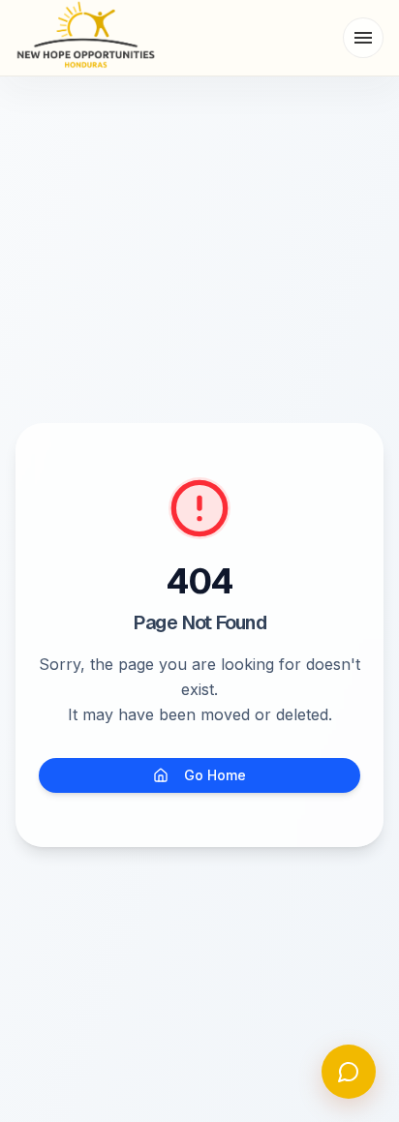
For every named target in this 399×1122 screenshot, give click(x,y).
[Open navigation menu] (363, 37)
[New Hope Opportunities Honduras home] (85, 38)
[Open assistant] (349, 1072)
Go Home (215, 775)
